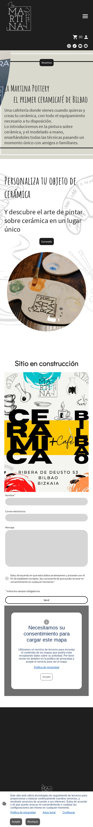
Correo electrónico (15, 511)
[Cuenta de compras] (86, 37)
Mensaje (9, 527)
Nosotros (47, 62)
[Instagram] (69, 46)
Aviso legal (49, 812)
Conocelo (46, 241)
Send (46, 600)
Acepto (46, 676)
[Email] (86, 46)
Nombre (10, 495)
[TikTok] (75, 46)
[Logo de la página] (19, 16)
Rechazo (32, 821)
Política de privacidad (46, 667)
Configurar (69, 812)
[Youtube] (80, 46)
